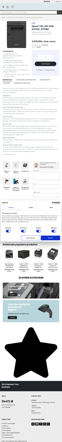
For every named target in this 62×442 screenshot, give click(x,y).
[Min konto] (7, 7)
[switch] (23, 231)
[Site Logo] (46, 1)
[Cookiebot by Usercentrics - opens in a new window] (53, 203)
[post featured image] (9, 254)
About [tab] (51, 207)
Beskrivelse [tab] (7, 80)
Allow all (50, 238)
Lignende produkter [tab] (22, 83)
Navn (34, 184)
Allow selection (30, 238)
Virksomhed (36, 192)
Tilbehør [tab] (6, 83)
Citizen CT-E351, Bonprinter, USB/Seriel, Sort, (23, 265)
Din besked (36, 171)
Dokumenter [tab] (45, 80)
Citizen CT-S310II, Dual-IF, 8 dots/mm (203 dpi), (53, 266)
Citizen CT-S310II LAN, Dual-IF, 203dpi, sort (38, 265)
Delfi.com (58, 1)
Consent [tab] (10, 207)
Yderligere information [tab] (26, 80)
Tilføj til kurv (45, 64)
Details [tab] (31, 207)
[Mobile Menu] (3, 6)
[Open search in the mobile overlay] (31, 12)
